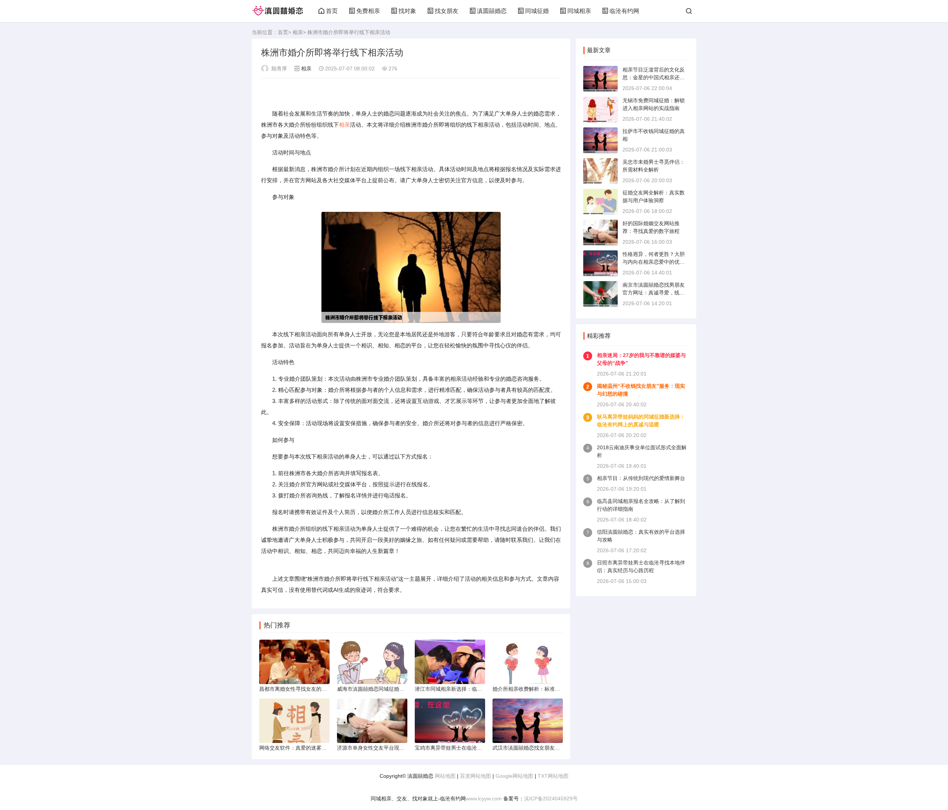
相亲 (298, 32)
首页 (332, 11)
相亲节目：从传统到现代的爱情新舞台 (641, 478)
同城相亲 (579, 11)
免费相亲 (368, 11)
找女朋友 (446, 11)
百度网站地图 (475, 776)
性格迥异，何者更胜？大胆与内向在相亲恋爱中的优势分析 (653, 262)
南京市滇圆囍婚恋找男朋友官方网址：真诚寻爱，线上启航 (653, 292)
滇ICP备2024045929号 (551, 798)
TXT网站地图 (553, 776)
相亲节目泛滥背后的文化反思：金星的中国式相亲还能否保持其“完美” (653, 77)
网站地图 (445, 776)
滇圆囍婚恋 (492, 11)
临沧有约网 (624, 11)
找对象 (407, 11)
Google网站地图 (514, 776)
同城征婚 (537, 11)
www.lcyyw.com (484, 798)
